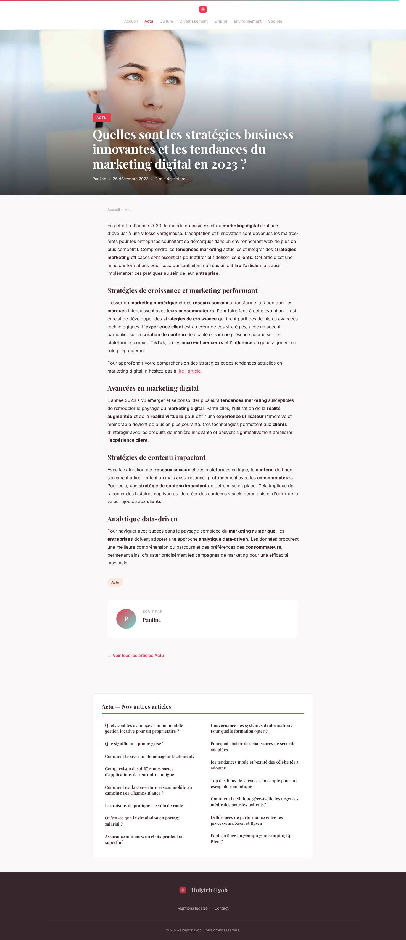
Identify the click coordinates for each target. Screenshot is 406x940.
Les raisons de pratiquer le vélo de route (144, 805)
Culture (166, 21)
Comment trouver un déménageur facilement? (149, 756)
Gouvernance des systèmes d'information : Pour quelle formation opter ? (251, 728)
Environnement (248, 21)
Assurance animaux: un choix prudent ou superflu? (144, 839)
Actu (148, 21)
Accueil (131, 21)
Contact (221, 908)
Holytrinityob (209, 890)
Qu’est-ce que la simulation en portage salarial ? (142, 820)
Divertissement (194, 21)
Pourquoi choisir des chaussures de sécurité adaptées (253, 746)
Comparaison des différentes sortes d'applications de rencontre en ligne (139, 771)
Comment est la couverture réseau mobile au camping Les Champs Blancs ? (148, 790)
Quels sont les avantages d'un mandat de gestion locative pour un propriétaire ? (144, 728)
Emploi (220, 21)
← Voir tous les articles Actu (135, 655)
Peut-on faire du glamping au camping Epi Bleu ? (252, 838)
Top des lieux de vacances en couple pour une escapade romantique (255, 783)
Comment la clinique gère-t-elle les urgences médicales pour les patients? (255, 801)
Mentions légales (192, 908)
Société (275, 21)
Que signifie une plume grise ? (134, 743)
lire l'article (189, 371)
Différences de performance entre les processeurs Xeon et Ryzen (247, 820)
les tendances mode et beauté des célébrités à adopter (255, 765)
